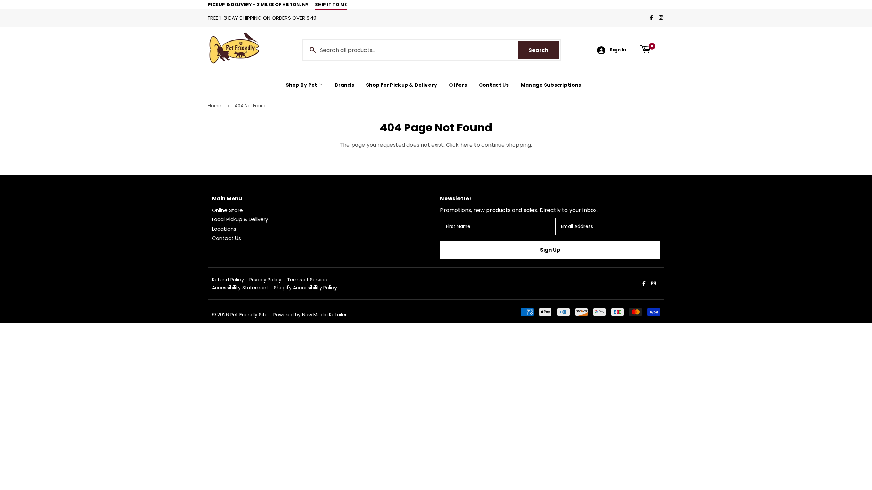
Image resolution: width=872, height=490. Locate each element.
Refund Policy (228, 279)
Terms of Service (307, 279)
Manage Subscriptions (551, 85)
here (466, 145)
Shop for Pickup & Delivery (401, 85)
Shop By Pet (302, 85)
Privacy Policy (265, 279)
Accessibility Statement (240, 287)
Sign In (618, 50)
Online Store (227, 210)
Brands (344, 85)
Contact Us (494, 85)
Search (544, 50)
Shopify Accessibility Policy (305, 287)
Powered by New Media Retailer (310, 314)
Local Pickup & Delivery (240, 219)
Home (214, 105)
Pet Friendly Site (249, 314)
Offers (458, 85)
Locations (224, 228)
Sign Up (550, 250)
